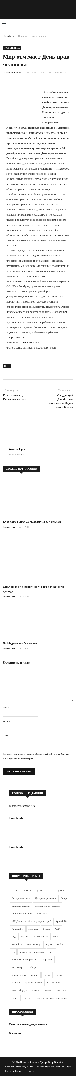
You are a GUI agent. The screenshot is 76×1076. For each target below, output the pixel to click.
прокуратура (53, 982)
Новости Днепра (24, 1066)
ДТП (50, 890)
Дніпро (64, 898)
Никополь (33, 928)
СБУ (57, 928)
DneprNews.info (15, 337)
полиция (16, 982)
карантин (48, 959)
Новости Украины (44, 1066)
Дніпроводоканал (21, 905)
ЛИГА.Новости (30, 342)
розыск (35, 990)
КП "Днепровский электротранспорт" (31, 921)
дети (51, 951)
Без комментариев (57, 72)
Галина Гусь (15, 72)
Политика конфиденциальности (28, 1024)
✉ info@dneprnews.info (22, 806)
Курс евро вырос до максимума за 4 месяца (32, 521)
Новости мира (38, 36)
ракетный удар (19, 990)
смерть (47, 990)
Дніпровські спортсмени (47, 905)
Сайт (5, 735)
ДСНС (39, 890)
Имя (6, 707)
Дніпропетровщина (22, 913)
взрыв (49, 944)
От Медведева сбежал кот (20, 643)
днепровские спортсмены (25, 959)
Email (6, 721)
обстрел (34, 967)
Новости (22, 36)
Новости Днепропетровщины (20, 1071)
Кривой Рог (18, 928)
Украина (24, 936)
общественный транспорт (25, 975)
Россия (46, 928)
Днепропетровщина (45, 898)
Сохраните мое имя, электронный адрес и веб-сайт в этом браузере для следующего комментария (36, 756)
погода (47, 975)
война (60, 944)
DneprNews (9, 36)
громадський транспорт (31, 951)
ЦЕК (55, 936)
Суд (14, 936)
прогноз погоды (33, 982)
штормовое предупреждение (52, 998)
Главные (27, 890)
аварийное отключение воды (27, 944)
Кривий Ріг (61, 921)
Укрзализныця (41, 936)
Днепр (60, 890)
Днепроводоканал (21, 898)
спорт (15, 998)
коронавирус (18, 967)
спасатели (61, 990)
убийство (27, 998)
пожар (58, 975)
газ (13, 951)
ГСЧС (15, 890)
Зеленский (42, 913)
